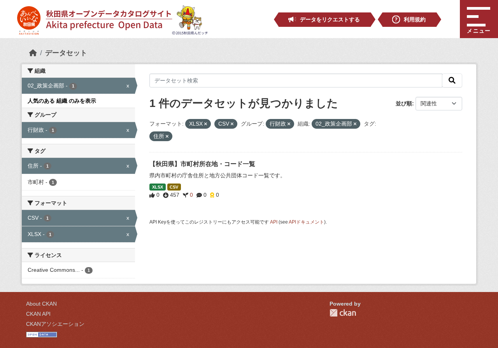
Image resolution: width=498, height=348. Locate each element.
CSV (174, 187)
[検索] (452, 80)
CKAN (343, 313)
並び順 (404, 103)
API (273, 222)
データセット (66, 53)
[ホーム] (33, 53)
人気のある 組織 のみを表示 (62, 101)
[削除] (205, 124)
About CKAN (41, 304)
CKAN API (38, 314)
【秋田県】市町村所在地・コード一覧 (202, 164)
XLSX (157, 187)
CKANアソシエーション (55, 324)
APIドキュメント (306, 222)
